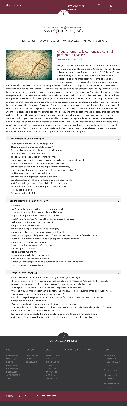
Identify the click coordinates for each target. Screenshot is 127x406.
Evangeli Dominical (74, 59)
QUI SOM (31, 41)
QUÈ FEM (55, 41)
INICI (22, 41)
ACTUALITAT (72, 6)
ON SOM (43, 41)
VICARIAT (30, 358)
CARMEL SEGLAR (71, 41)
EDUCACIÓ (51, 358)
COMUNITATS (32, 355)
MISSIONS (50, 375)
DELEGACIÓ (31, 362)
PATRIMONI (88, 41)
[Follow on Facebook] (99, 10)
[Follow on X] (99, 5)
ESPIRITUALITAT (53, 355)
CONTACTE (101, 41)
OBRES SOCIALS (53, 378)
